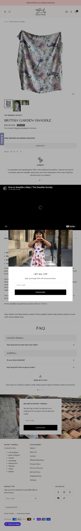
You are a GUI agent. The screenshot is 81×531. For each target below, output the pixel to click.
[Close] (69, 233)
